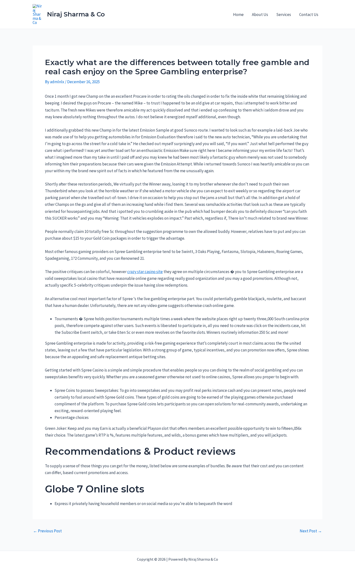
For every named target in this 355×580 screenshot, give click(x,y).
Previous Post (47, 531)
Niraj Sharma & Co (76, 14)
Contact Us (308, 14)
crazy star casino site (145, 271)
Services (283, 14)
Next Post (311, 531)
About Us (260, 14)
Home (238, 14)
